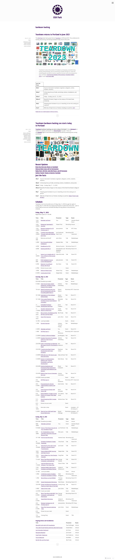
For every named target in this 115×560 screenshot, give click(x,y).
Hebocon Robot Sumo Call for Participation (47, 169)
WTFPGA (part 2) (45, 380)
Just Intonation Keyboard (42, 530)
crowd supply (25, 134)
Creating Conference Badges (48, 335)
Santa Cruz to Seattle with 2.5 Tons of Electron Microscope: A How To (48, 256)
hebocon (25, 136)
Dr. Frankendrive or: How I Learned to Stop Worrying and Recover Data (48, 433)
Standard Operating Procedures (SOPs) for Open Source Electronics (49, 339)
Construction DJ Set (46, 273)
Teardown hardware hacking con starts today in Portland (54, 124)
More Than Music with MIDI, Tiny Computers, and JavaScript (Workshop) (49, 495)
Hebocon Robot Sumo (46, 270)
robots (29, 138)
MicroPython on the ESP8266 (48, 478)
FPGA (29, 134)
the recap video (50, 76)
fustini (29, 40)
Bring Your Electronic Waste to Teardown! (47, 167)
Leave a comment (27, 46)
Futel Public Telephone (41, 535)
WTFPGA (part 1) (45, 331)
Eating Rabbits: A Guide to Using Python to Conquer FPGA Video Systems (49, 395)
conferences (25, 41)
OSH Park (57, 17)
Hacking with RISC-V (46, 248)
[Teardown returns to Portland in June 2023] (57, 115)
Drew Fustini (57, 131)
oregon (29, 136)
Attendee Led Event (45, 220)
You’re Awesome (40, 537)
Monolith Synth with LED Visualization (45, 525)
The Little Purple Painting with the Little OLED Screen (49, 527)
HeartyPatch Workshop (47, 499)
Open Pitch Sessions (46, 317)
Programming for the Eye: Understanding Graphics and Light (48, 385)
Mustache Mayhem (40, 532)
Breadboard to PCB (45, 246)
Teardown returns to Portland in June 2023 (53, 34)
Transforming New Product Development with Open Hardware (48, 351)
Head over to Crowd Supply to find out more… (47, 111)
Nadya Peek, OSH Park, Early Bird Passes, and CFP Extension (51, 171)
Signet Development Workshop (49, 482)
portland (25, 137)
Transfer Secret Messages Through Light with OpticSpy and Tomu (48, 234)
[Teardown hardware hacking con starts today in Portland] (57, 544)
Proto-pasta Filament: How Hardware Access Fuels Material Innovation (49, 300)
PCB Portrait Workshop (47, 437)
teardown (29, 44)
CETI (74, 108)
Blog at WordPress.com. (57, 557)
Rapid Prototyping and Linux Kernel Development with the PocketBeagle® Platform (48, 291)
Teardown (57, 38)
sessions (39, 132)
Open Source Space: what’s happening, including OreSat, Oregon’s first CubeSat (48, 285)
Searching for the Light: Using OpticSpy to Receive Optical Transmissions (48, 447)
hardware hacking (27, 135)
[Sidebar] (113, 3)
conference (28, 133)
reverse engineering (27, 138)
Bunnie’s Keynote (45, 323)
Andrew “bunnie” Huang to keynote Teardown (48, 173)
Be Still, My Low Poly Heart (42, 540)
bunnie (24, 133)
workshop (29, 140)
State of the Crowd (45, 488)
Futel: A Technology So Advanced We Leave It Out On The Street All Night (49, 345)
